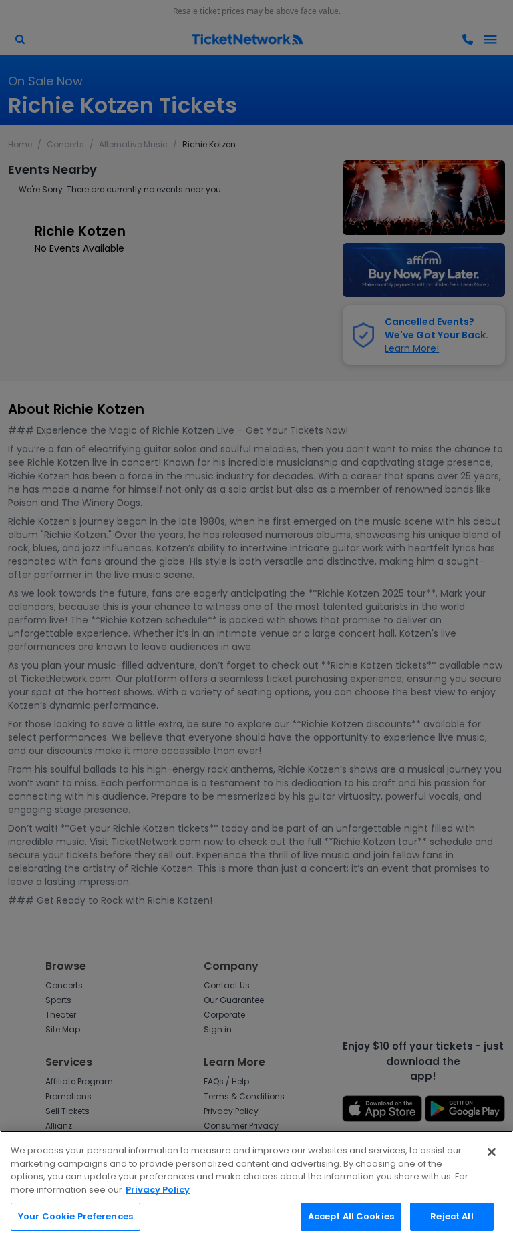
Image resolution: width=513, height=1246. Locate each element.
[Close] (491, 1152)
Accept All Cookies (351, 1216)
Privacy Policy (158, 1189)
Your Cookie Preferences (75, 1216)
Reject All (451, 1216)
